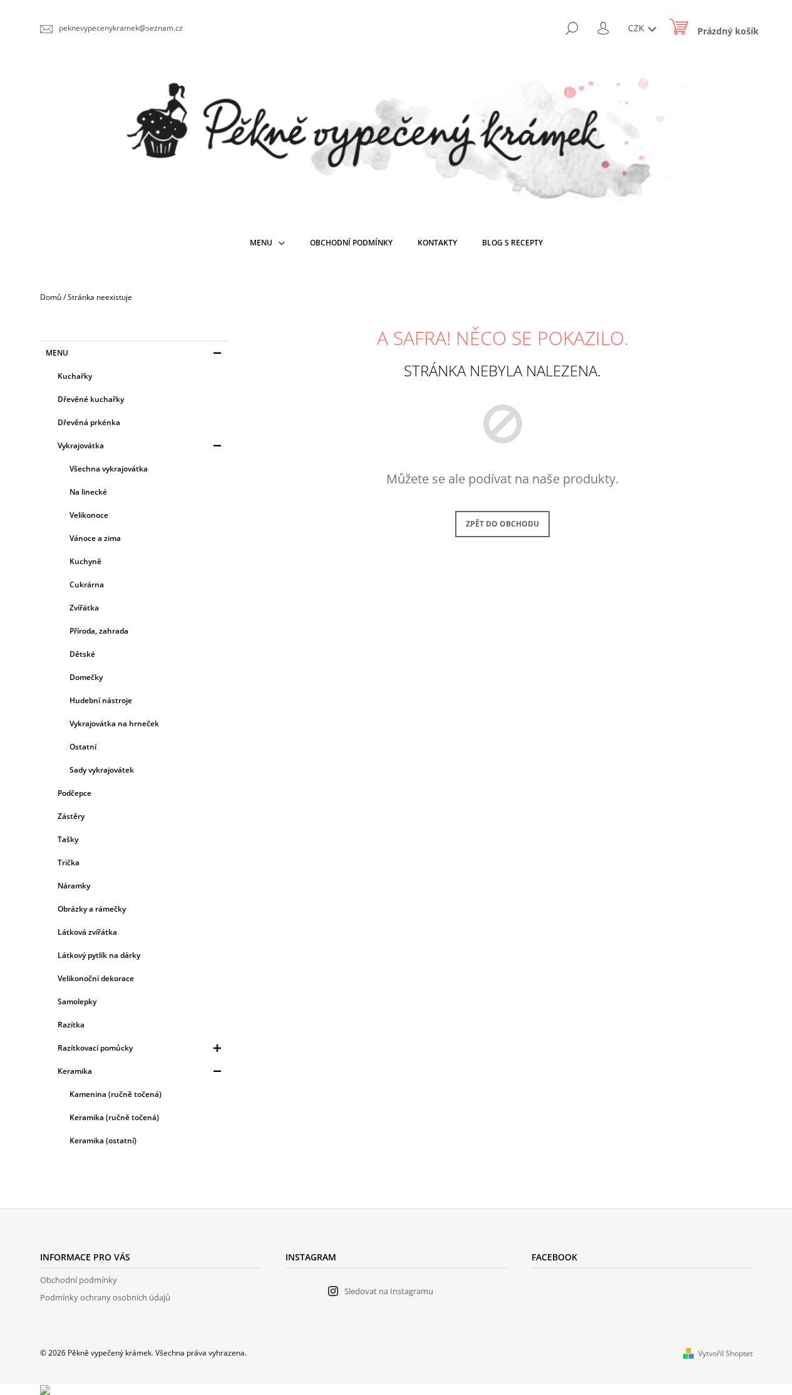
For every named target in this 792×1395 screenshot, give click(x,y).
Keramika (75, 1071)
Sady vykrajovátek (101, 769)
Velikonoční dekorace (96, 978)
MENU (57, 352)
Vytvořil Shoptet (725, 1353)
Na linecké (88, 491)
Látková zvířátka (87, 932)
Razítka (71, 1024)
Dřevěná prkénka (89, 422)
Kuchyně (85, 561)
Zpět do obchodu (502, 523)
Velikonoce (88, 515)
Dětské (82, 654)
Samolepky (77, 1001)
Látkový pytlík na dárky (99, 955)
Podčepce (74, 793)
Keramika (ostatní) (102, 1140)
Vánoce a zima (95, 538)
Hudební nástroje (100, 700)
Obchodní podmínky (78, 1279)
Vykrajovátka (81, 445)
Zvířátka (84, 607)
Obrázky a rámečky (92, 908)
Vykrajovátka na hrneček (114, 723)
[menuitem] (267, 243)
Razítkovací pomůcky (95, 1047)
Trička (69, 862)
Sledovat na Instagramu (388, 1291)
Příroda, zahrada (98, 630)
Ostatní (82, 746)
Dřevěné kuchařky (91, 399)
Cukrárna (86, 584)
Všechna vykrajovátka (108, 468)
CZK (637, 28)
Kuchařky (75, 376)
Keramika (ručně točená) (114, 1117)
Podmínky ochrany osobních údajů (105, 1297)
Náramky (74, 885)
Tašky (68, 839)
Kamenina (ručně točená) (115, 1094)
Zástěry (71, 816)
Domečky (86, 677)
